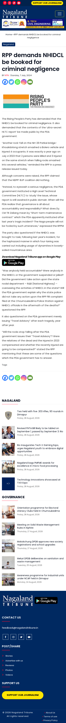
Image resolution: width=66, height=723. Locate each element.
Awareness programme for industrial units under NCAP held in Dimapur (40, 577)
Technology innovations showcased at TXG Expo (38, 481)
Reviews (9, 665)
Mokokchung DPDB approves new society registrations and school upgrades (40, 543)
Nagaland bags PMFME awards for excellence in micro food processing (37, 464)
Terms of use (50, 716)
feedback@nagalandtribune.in (20, 627)
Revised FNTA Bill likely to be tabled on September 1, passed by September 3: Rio (40, 430)
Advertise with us (14, 660)
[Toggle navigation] (59, 14)
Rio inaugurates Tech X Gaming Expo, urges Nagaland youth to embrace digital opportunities (40, 448)
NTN (7, 75)
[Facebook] (5, 3)
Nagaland (8, 44)
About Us (50, 712)
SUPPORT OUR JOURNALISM (47, 3)
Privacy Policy (50, 720)
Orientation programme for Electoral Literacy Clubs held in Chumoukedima (38, 509)
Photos (9, 670)
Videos (9, 674)
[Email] (30, 82)
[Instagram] (9, 3)
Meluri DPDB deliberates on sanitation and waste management (40, 560)
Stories (9, 655)
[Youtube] (19, 3)
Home (9, 34)
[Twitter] (14, 3)
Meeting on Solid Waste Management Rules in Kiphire (38, 526)
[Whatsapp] (17, 82)
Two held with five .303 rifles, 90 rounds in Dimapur (40, 413)
